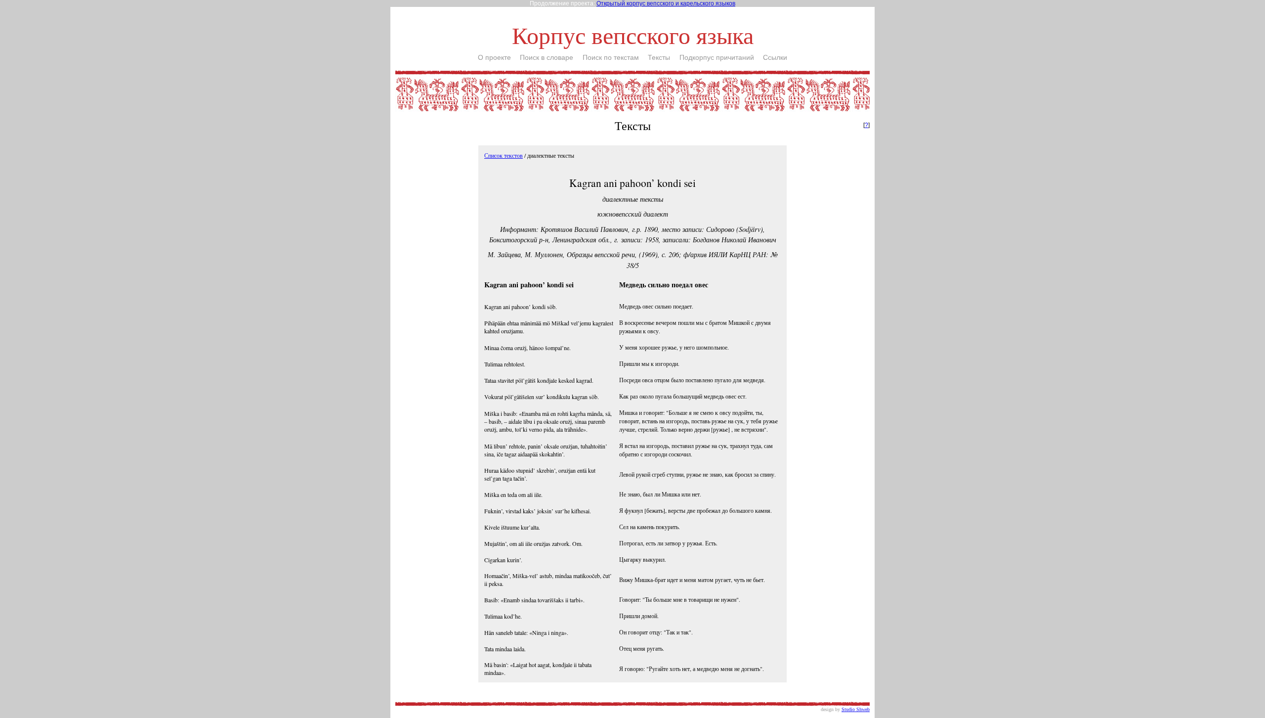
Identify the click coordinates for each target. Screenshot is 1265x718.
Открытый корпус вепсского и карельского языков (665, 3)
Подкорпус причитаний (716, 57)
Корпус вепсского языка (633, 34)
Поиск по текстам (611, 57)
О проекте (494, 57)
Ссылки (775, 57)
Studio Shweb (856, 709)
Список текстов (503, 155)
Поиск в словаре (546, 57)
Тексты (659, 57)
